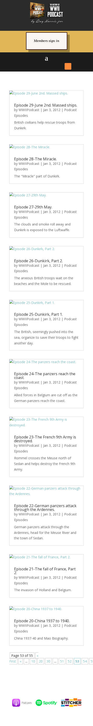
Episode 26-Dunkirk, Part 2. (38, 260)
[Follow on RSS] (68, 66)
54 (85, 661)
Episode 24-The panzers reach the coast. (44, 375)
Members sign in (46, 41)
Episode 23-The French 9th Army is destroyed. (45, 438)
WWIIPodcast (29, 110)
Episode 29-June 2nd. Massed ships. (45, 105)
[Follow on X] (33, 66)
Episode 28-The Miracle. (35, 159)
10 (33, 661)
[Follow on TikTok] (50, 66)
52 (70, 661)
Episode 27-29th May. (33, 207)
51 (62, 661)
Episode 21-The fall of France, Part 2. (45, 570)
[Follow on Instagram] (42, 66)
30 (48, 661)
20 (41, 661)
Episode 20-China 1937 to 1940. (42, 620)
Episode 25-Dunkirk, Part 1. (38, 314)
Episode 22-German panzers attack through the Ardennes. (45, 507)
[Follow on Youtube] (59, 66)
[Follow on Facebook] (25, 66)
